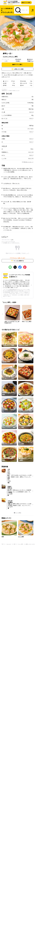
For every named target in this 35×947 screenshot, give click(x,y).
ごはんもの (8, 544)
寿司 (15, 544)
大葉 (3, 109)
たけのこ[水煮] (5, 102)
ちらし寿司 (20, 544)
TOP (3, 544)
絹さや (3, 105)
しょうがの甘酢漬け (7, 115)
